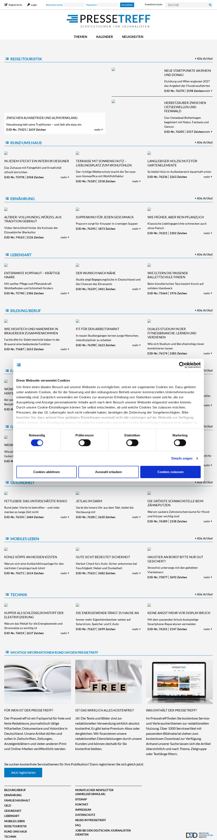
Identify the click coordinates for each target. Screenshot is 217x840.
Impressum (83, 809)
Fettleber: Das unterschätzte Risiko (35, 501)
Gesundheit (22, 482)
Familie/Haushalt (17, 800)
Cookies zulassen (170, 472)
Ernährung (22, 198)
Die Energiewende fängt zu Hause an (107, 613)
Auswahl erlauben (108, 472)
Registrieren (15, 4)
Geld (7, 805)
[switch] (85, 442)
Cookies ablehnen (46, 472)
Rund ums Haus (26, 142)
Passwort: (91, 4)
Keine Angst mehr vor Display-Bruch (178, 613)
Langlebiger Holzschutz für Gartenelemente (172, 163)
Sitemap (81, 799)
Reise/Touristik (26, 59)
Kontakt (81, 804)
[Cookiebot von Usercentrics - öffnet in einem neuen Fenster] (182, 365)
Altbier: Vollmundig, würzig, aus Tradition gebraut (32, 219)
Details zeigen (181, 458)
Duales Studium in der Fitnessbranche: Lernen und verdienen (171, 333)
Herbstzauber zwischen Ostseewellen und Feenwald (185, 107)
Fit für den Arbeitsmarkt (97, 329)
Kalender (104, 37)
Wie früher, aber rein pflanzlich (175, 217)
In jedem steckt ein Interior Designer (36, 161)
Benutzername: (55, 4)
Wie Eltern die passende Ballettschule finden (167, 275)
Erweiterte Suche (153, 4)
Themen (80, 37)
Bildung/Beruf (25, 310)
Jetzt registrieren (23, 772)
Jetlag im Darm (89, 501)
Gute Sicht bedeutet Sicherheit (103, 557)
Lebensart (21, 254)
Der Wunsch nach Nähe (96, 273)
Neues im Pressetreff (90, 820)
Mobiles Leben (24, 538)
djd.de (199, 832)
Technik (18, 594)
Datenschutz (85, 814)
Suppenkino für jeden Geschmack (105, 217)
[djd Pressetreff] (108, 21)
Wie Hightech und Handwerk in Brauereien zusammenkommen (31, 331)
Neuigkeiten (132, 37)
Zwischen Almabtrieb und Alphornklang (42, 118)
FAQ (78, 825)
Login (34, 4)
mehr (97, 129)
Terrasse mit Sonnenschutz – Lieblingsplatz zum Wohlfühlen (104, 163)
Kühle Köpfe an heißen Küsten (30, 557)
